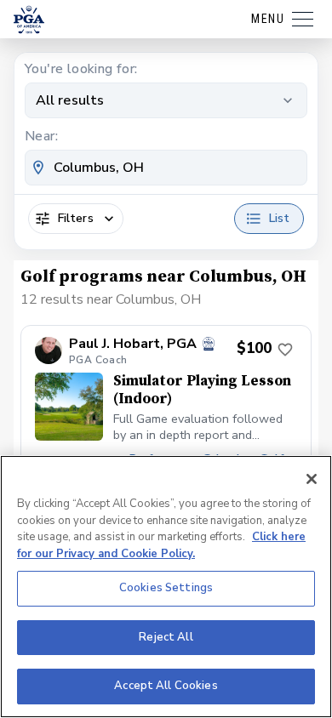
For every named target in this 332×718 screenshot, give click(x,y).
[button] (166, 444)
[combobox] (166, 167)
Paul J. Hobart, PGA (133, 344)
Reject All (165, 637)
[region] (166, 586)
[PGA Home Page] (29, 19)
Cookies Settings (166, 587)
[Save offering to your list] (285, 350)
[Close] (311, 479)
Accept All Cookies (165, 685)
